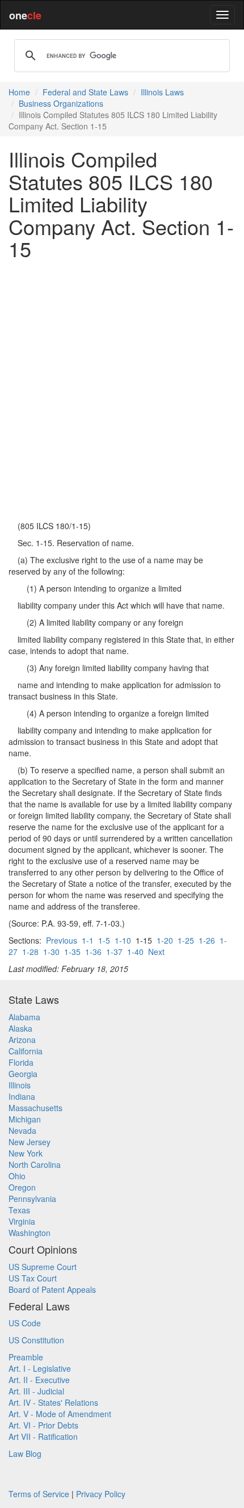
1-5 (104, 940)
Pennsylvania (32, 1198)
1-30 (51, 951)
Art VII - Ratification (43, 1436)
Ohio (17, 1176)
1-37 (114, 951)
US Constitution (36, 1340)
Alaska (20, 1028)
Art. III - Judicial (36, 1391)
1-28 (30, 951)
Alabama (24, 1017)
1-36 (93, 951)
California (26, 1051)
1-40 (135, 951)
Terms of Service (39, 1493)
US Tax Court (33, 1278)
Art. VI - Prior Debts (43, 1425)
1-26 (207, 940)
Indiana (22, 1096)
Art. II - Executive (39, 1379)
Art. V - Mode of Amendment (60, 1413)
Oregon (22, 1187)
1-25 (186, 940)
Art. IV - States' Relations (53, 1402)
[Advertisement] (122, 390)
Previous (61, 940)
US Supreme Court (43, 1266)
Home (19, 92)
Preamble (26, 1357)
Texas (19, 1210)
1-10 (123, 940)
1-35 (72, 951)
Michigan (25, 1119)
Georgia (23, 1073)
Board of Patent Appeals (52, 1289)
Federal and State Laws (85, 92)
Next (156, 951)
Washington (30, 1232)
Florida (21, 1062)
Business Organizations (61, 103)
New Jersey (30, 1141)
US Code (25, 1323)
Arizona (22, 1039)
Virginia (22, 1221)
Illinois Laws (162, 92)
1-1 (88, 940)
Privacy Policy (100, 1493)
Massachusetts (35, 1107)
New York (26, 1153)
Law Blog (25, 1453)
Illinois (20, 1085)
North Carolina (35, 1164)
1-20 (165, 940)
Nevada (22, 1130)
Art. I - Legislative (40, 1368)
